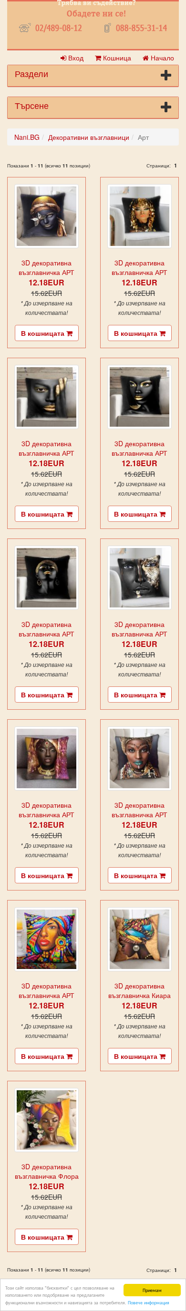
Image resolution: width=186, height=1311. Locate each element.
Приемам (152, 1289)
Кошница (116, 57)
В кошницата (43, 333)
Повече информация (148, 1302)
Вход (74, 57)
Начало (161, 57)
